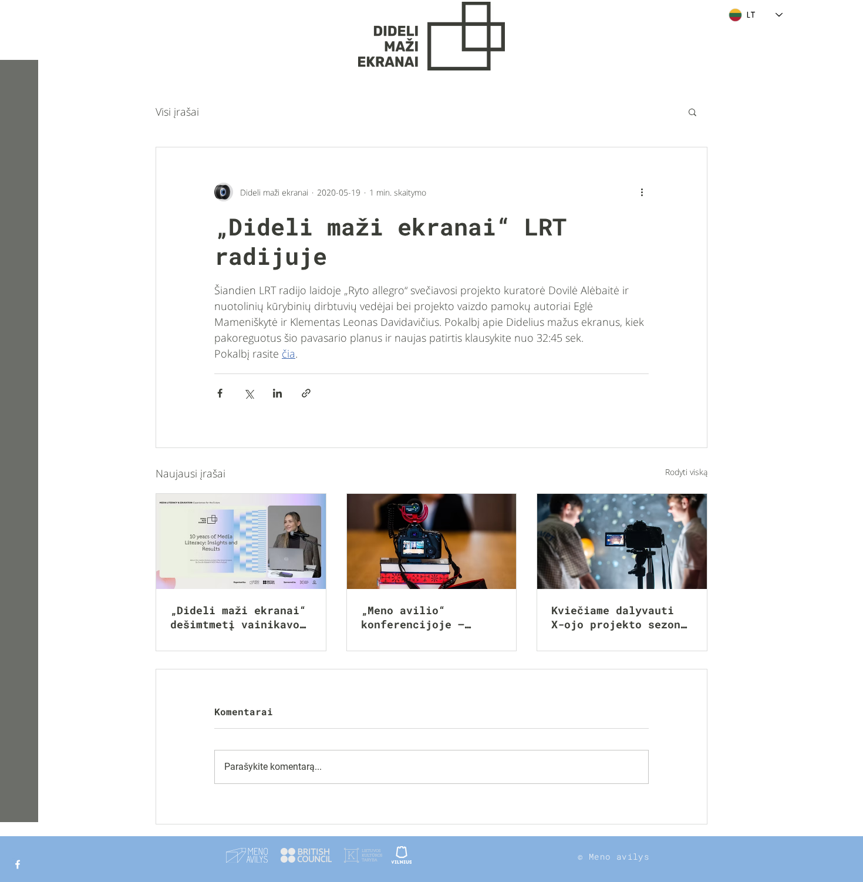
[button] (20, 17)
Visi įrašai (177, 111)
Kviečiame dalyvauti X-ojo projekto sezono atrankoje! (619, 617)
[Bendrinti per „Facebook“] (219, 393)
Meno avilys (619, 856)
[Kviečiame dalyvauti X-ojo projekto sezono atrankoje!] (622, 541)
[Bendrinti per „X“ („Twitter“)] (248, 393)
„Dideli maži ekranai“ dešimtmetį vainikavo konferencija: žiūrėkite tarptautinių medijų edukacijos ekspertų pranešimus (238, 617)
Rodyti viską (686, 471)
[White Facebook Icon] (17, 864)
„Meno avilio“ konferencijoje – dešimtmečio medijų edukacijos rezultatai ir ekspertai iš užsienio (429, 617)
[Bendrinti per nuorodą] (306, 393)
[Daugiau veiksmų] (642, 192)
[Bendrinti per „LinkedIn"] (277, 393)
